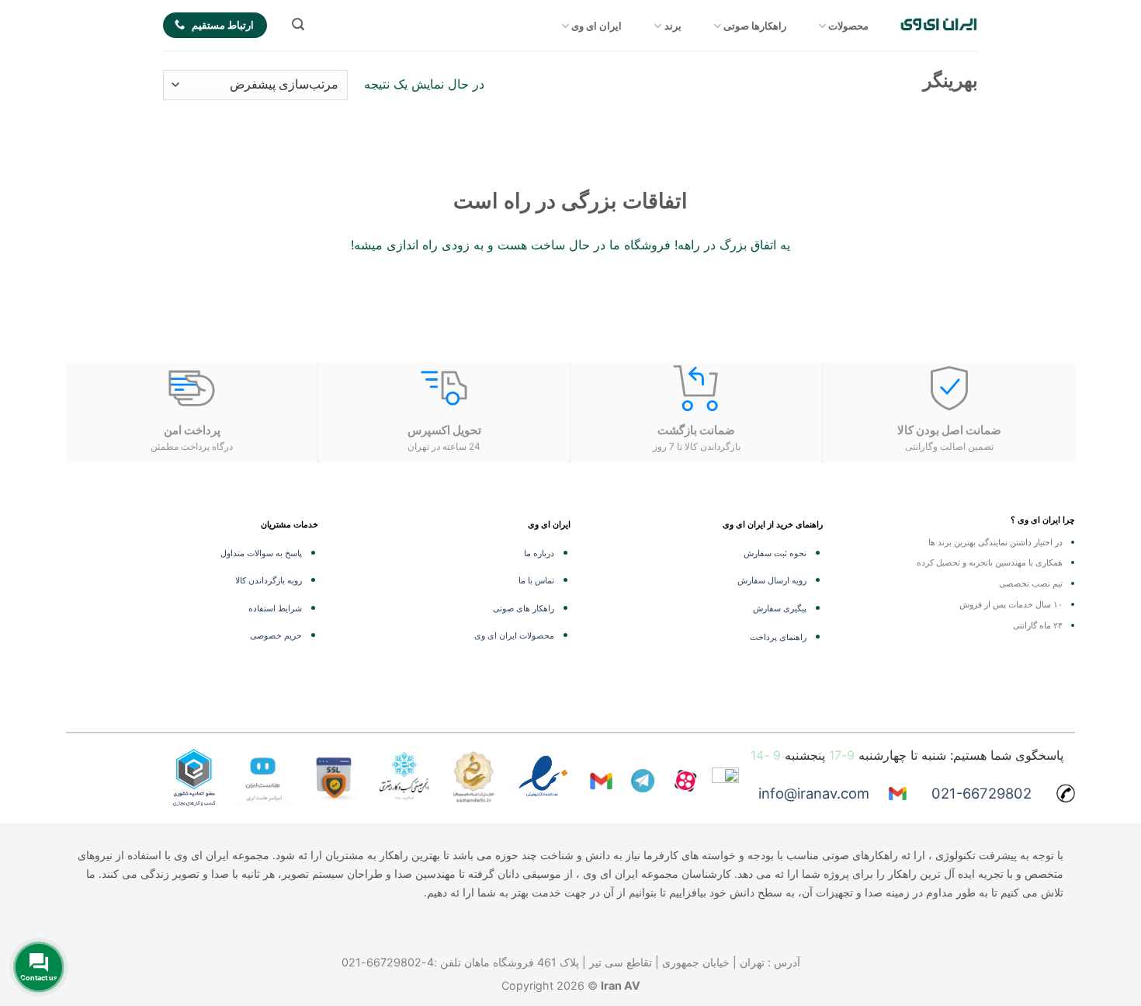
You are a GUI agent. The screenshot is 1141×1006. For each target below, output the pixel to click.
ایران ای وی (596, 26)
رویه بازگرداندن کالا (268, 580)
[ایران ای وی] (939, 25)
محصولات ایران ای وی (514, 635)
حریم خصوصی (276, 635)
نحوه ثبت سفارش (775, 553)
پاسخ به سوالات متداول (261, 553)
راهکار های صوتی (523, 608)
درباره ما (539, 553)
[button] (297, 24)
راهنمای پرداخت (778, 637)
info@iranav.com (813, 793)
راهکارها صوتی (754, 26)
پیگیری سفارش (779, 608)
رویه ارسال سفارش (771, 580)
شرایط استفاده (275, 608)
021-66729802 (981, 793)
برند (672, 26)
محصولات (848, 26)
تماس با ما (536, 580)
